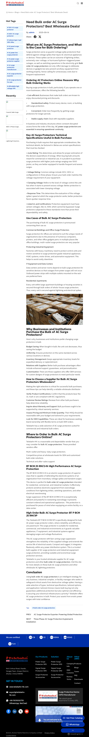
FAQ (75, 675)
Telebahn (73, 593)
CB (34, 637)
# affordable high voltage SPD (13, 87)
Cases (76, 671)
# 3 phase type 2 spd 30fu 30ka (14, 41)
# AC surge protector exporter (14, 75)
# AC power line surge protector (12, 54)
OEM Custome (70, 671)
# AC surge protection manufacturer (11, 67)
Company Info (70, 664)
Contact (77, 683)
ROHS (69, 637)
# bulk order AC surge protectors (44, 608)
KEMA (56, 637)
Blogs (17, 12)
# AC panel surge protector (13, 47)
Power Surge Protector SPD (41, 663)
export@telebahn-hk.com (17, 693)
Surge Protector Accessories (41, 676)
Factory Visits (70, 677)
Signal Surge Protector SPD (41, 669)
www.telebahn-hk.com (18, 686)
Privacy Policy (50, 732)
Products (77, 663)
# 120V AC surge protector (12, 28)
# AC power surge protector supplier (13, 60)
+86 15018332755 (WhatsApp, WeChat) (18, 702)
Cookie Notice (11, 735)
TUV (14, 643)
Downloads (78, 679)
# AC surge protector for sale (14, 81)
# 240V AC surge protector (13, 35)
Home (10, 12)
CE (44, 637)
